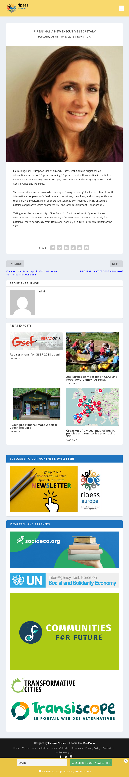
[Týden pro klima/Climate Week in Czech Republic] (36, 404)
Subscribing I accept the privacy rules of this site (66, 771)
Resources (77, 748)
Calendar (64, 748)
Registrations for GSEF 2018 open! (35, 354)
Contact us (108, 748)
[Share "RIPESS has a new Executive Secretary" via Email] (79, 247)
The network (29, 748)
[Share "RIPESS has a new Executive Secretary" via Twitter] (59, 247)
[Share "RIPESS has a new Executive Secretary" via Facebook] (53, 247)
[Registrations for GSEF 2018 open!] (36, 341)
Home (16, 748)
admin (54, 36)
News (80, 36)
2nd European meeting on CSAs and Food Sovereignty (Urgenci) (91, 378)
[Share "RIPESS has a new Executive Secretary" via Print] (86, 247)
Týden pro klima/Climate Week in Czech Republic (33, 426)
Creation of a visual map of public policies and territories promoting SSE (90, 433)
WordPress (89, 743)
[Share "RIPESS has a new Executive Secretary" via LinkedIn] (66, 247)
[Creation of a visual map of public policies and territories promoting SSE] (92, 407)
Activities (43, 748)
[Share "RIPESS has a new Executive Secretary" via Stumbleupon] (73, 247)
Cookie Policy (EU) (64, 752)
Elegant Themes (57, 743)
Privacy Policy (92, 748)
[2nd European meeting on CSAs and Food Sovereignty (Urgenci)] (92, 352)
